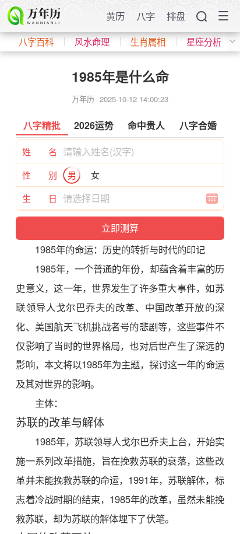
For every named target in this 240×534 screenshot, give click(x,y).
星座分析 (203, 41)
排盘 (176, 16)
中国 (155, 307)
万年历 (83, 98)
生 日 (39, 198)
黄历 (115, 16)
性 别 (39, 175)
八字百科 (36, 41)
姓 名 (39, 151)
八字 (145, 16)
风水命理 (92, 41)
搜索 (201, 16)
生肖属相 (147, 41)
